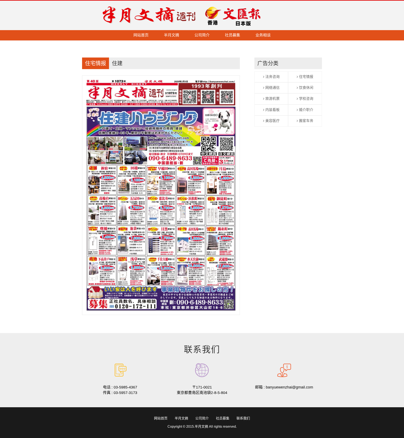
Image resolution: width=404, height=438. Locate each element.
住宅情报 (305, 77)
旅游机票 (272, 99)
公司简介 (202, 35)
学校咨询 (305, 99)
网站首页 (141, 35)
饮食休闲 (305, 88)
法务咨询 (272, 77)
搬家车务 (305, 121)
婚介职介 (305, 110)
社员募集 (232, 35)
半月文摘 (171, 35)
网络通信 (272, 88)
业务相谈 (263, 35)
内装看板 (272, 110)
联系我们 (243, 418)
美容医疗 (272, 121)
